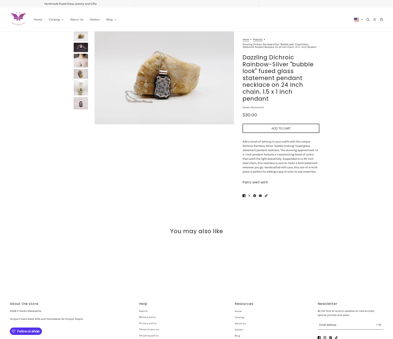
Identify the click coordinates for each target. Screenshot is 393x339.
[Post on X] (249, 196)
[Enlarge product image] (164, 77)
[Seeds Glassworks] (18, 19)
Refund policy (147, 317)
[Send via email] (260, 195)
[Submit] (378, 325)
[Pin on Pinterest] (254, 195)
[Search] (368, 19)
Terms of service (149, 329)
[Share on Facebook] (244, 195)
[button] (266, 195)
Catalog (239, 317)
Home (246, 39)
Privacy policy (148, 323)
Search (143, 311)
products (257, 39)
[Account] (374, 19)
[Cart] (381, 19)
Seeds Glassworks (253, 107)
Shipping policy (149, 335)
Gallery (239, 329)
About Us (240, 323)
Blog (237, 335)
